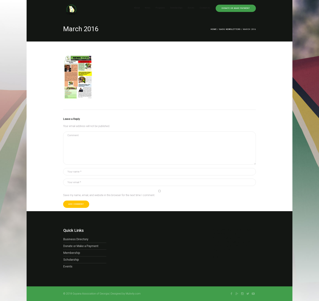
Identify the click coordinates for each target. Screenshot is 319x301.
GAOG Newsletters (230, 29)
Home (214, 29)
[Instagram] (242, 294)
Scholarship (71, 259)
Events (67, 266)
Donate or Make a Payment (80, 246)
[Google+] (237, 294)
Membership (71, 253)
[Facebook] (231, 294)
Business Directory (75, 239)
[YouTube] (253, 294)
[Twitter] (248, 294)
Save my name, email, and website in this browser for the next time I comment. (109, 195)
